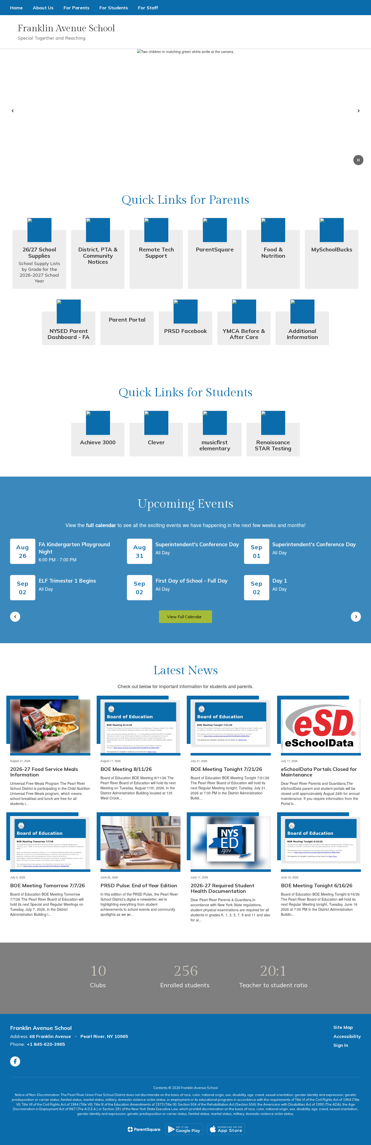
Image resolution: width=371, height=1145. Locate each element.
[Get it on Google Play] (184, 1129)
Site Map (343, 1027)
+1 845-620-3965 (46, 1044)
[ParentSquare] (144, 1129)
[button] (285, 32)
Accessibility (347, 1036)
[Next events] (356, 617)
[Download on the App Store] (226, 1129)
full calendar (101, 525)
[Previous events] (15, 617)
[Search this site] (358, 32)
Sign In (340, 1045)
